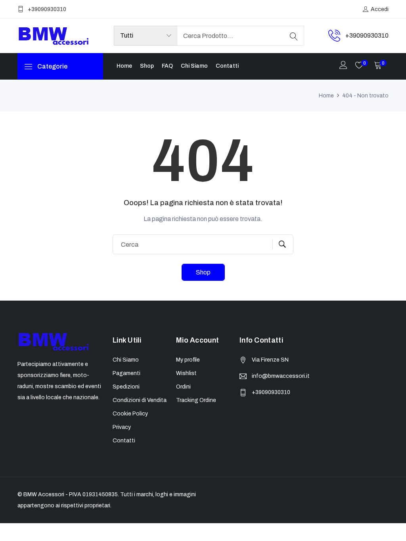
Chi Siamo (194, 66)
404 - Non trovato (365, 96)
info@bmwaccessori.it (281, 376)
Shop (147, 66)
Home (124, 66)
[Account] (343, 66)
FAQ (167, 66)
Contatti (227, 66)
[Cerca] (294, 35)
